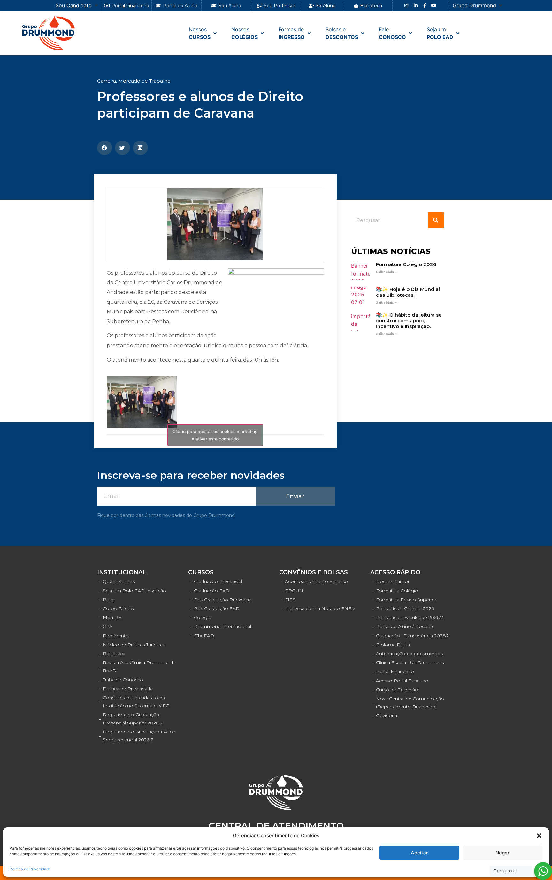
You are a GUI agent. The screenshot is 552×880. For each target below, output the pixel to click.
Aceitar (419, 853)
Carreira (106, 81)
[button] (539, 835)
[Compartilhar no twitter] (122, 148)
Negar (502, 853)
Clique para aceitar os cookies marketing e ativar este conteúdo (215, 435)
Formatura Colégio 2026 (406, 264)
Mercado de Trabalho (144, 81)
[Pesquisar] (436, 220)
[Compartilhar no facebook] (104, 148)
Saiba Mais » (386, 272)
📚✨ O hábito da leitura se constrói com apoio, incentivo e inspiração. (409, 320)
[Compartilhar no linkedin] (140, 148)
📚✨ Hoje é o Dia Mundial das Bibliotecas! (408, 292)
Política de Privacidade (30, 869)
